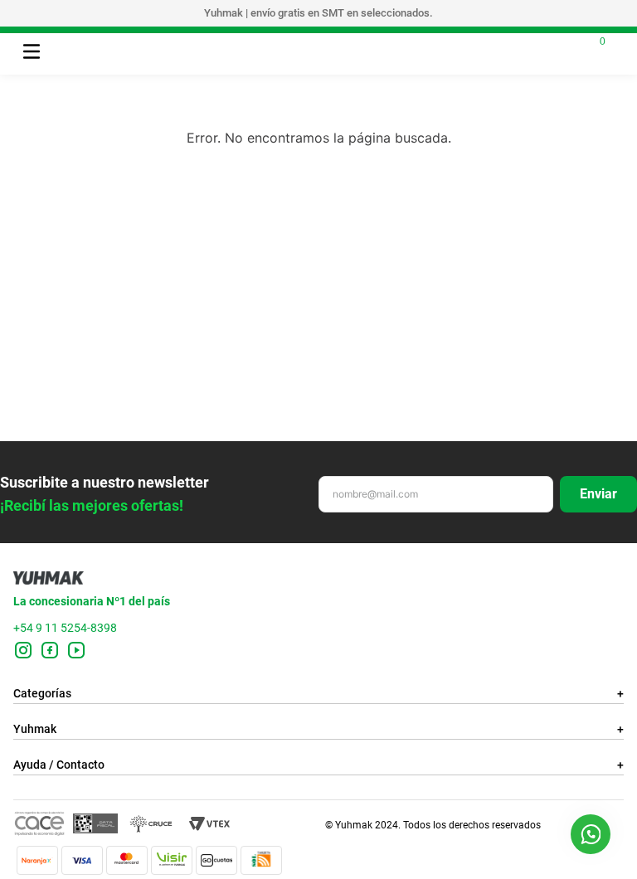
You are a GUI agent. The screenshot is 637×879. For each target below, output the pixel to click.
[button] (590, 834)
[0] (589, 49)
